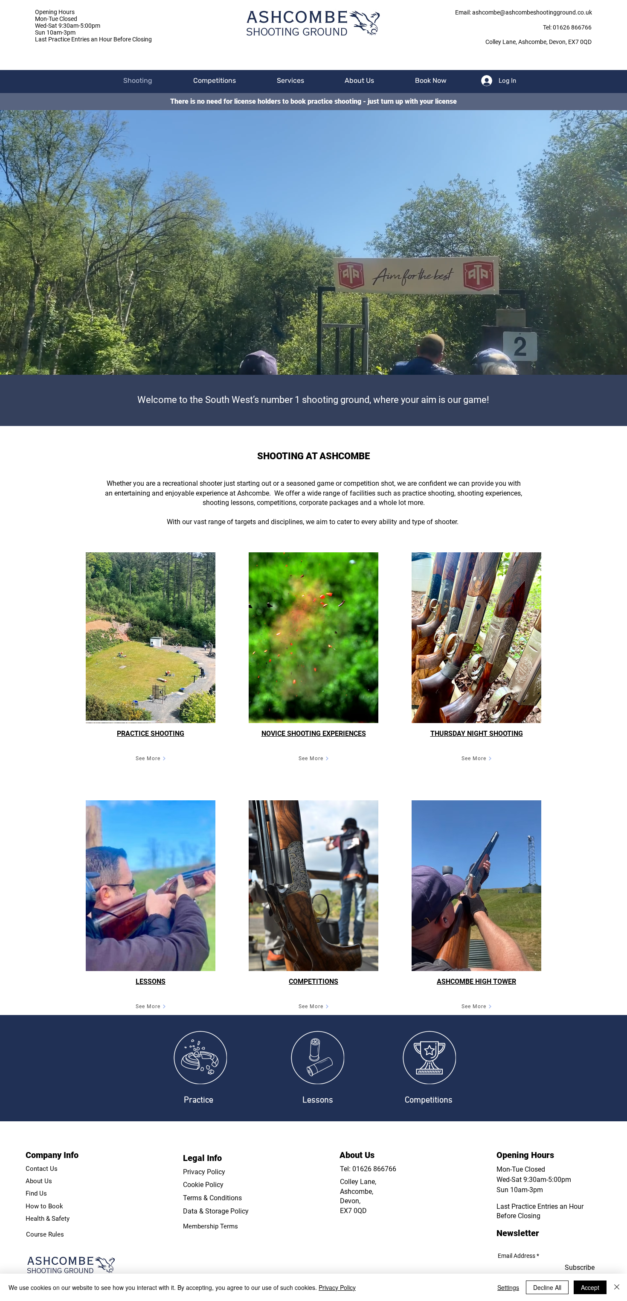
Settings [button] (508, 1287)
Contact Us (42, 1169)
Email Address (516, 1256)
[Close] (617, 1287)
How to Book (44, 1206)
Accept (590, 1287)
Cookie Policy (203, 1185)
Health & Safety (48, 1218)
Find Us (36, 1193)
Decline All (547, 1287)
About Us (39, 1181)
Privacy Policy (204, 1172)
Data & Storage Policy (216, 1211)
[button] (214, 80)
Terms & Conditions (212, 1198)
